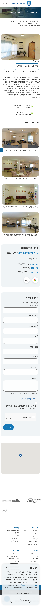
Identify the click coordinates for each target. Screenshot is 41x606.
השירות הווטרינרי (32, 539)
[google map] (35, 280)
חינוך (36, 533)
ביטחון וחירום (33, 553)
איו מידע (26, 268)
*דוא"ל (35, 356)
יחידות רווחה (19, 23)
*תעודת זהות (33, 326)
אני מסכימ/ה (24, 600)
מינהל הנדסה (14, 564)
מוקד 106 (16, 553)
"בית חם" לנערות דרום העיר (30, 26)
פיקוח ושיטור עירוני (13, 556)
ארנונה (35, 536)
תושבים (14, 21)
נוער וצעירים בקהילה (29, 71)
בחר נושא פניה (32, 367)
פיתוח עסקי (15, 538)
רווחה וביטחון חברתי (33, 23)
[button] (20, 140)
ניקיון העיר (34, 559)
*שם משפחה (33, 315)
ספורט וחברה (33, 561)
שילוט (17, 535)
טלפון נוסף (34, 347)
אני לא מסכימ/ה (22, 593)
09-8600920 (23, 264)
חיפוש (5, 3)
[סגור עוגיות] (6, 567)
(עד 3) (28, 399)
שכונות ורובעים (33, 544)
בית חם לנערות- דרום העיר (27, 65)
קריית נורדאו (10, 71)
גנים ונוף (35, 556)
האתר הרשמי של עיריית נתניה (30, 21)
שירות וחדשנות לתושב (14, 560)
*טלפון (35, 336)
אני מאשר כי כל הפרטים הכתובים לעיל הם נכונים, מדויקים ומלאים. (21, 407)
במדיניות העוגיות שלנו (28, 585)
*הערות (35, 378)
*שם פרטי (34, 305)
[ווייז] (27, 280)
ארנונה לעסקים (14, 541)
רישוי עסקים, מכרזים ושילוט (12, 531)
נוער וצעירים (33, 542)
